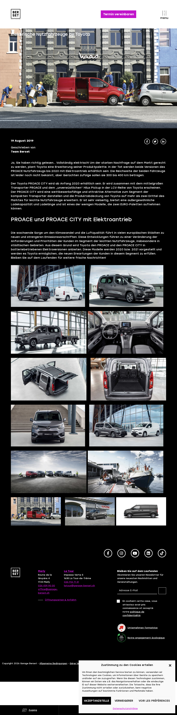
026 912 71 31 (71, 582)
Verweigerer (124, 700)
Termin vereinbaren (118, 14)
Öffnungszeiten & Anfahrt (60, 599)
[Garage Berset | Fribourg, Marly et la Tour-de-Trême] (19, 14)
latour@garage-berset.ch (79, 585)
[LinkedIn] (148, 553)
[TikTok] (162, 553)
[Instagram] (121, 553)
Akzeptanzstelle (96, 700)
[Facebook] (108, 553)
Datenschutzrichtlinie (125, 708)
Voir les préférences (154, 700)
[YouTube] (135, 553)
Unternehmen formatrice (143, 627)
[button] (170, 665)
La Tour (69, 571)
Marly (41, 571)
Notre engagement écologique (146, 637)
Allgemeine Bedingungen (53, 663)
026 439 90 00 (46, 585)
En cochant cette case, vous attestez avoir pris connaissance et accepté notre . (140, 608)
